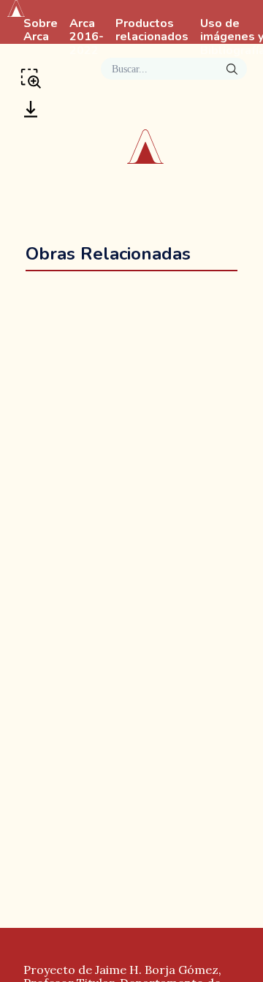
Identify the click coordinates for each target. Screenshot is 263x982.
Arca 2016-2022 (86, 37)
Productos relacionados (151, 31)
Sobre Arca (40, 31)
